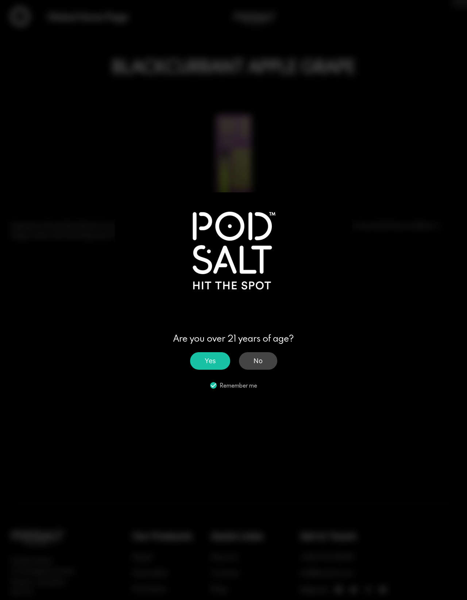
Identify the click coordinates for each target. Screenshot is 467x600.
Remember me (238, 385)
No (258, 360)
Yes (210, 360)
